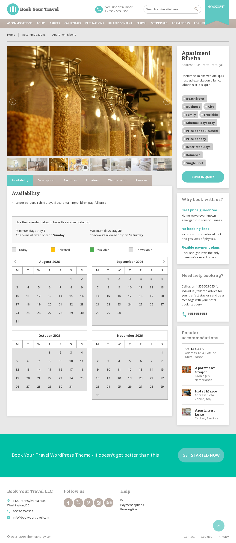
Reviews (142, 180)
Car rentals (72, 23)
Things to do (117, 180)
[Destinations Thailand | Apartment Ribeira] (33, 9)
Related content (120, 23)
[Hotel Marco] (187, 395)
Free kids (211, 115)
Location (92, 180)
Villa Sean (194, 349)
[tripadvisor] (108, 502)
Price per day (196, 139)
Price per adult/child (202, 131)
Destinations (94, 23)
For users (200, 23)
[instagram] (98, 502)
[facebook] (68, 502)
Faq (122, 500)
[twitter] (78, 502)
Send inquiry (203, 176)
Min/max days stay (200, 123)
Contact (189, 536)
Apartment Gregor (205, 370)
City (211, 107)
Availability (20, 180)
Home (11, 35)
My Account (216, 7)
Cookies (206, 536)
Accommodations (19, 23)
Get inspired (159, 23)
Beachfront (195, 98)
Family (191, 115)
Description (46, 180)
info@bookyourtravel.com (31, 517)
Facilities (70, 180)
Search (141, 23)
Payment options (132, 505)
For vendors (180, 23)
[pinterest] (88, 502)
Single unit (194, 163)
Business (193, 107)
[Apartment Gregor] (187, 374)
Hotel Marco (206, 391)
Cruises (55, 23)
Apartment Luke (205, 412)
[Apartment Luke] (187, 414)
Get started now (201, 455)
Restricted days (198, 147)
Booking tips (128, 509)
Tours (41, 23)
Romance (193, 155)
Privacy (224, 536)
